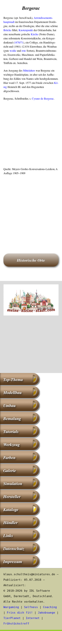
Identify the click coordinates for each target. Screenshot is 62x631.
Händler (10, 522)
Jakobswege (46, 612)
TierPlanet (12, 618)
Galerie (9, 470)
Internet (33, 618)
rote (24, 50)
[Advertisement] (31, 135)
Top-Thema (13, 379)
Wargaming (11, 607)
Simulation (12, 483)
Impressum (12, 561)
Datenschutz (13, 548)
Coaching (50, 607)
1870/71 (18, 42)
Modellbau (12, 392)
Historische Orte (31, 260)
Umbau (9, 405)
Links (8, 535)
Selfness (31, 607)
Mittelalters (29, 70)
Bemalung (12, 418)
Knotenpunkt (26, 30)
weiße (13, 50)
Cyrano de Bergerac (43, 98)
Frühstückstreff (16, 623)
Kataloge (10, 509)
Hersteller (11, 496)
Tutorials (11, 431)
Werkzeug (11, 444)
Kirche (34, 34)
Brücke (7, 30)
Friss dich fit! (20, 612)
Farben (9, 457)
